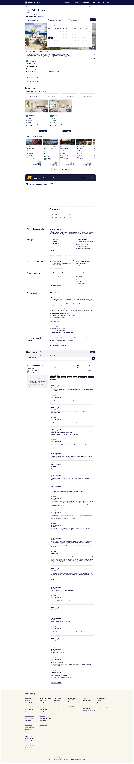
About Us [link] (99, 700)
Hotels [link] (27, 687)
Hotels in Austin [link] (28, 729)
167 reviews (29, 372)
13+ (93, 47)
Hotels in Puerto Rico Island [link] (45, 718)
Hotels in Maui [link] (42, 716)
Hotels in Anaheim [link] (29, 749)
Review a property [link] (57, 707)
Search (93, 19)
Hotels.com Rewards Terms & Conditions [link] (89, 711)
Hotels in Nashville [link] (29, 713)
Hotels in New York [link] (29, 702)
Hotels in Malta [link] (43, 711)
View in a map (53, 205)
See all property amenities (56, 268)
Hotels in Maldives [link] (43, 707)
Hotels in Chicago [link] (28, 704)
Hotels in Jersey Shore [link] (44, 713)
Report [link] (30, 386)
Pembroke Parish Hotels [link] (38, 687)
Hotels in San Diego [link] (29, 711)
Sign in (107, 2)
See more (52, 224)
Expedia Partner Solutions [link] (73, 701)
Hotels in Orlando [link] (28, 707)
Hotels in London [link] (28, 742)
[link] (92, 7)
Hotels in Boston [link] (28, 736)
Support (93, 2)
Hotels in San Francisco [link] (29, 716)
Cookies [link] (84, 704)
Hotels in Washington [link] (29, 727)
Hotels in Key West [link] (29, 740)
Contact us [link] (56, 704)
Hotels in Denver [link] (28, 725)
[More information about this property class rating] (31, 12)
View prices (43, 131)
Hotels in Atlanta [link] (28, 731)
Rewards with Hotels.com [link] (102, 707)
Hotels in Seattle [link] (28, 747)
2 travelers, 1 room (76, 20)
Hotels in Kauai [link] (43, 720)
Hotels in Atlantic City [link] (29, 738)
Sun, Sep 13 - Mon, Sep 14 (56, 20)
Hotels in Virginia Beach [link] (30, 745)
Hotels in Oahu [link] (43, 722)
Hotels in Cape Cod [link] (43, 725)
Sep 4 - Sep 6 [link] (70, 96)
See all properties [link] (32, 6)
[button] (54, 31)
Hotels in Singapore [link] (44, 704)
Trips (99, 2)
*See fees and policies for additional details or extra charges (62, 255)
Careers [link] (98, 702)
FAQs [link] (55, 702)
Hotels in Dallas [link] (28, 751)
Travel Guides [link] (100, 704)
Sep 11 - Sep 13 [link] (87, 96)
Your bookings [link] (57, 700)
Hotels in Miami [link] (28, 720)
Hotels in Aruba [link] (43, 700)
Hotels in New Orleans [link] (29, 709)
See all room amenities (55, 285)
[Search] (93, 358)
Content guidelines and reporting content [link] (88, 708)
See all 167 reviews (30, 63)
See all (27, 73)
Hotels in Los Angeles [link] (29, 718)
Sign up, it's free (90, 177)
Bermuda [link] (31, 687)
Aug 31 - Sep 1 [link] (51, 96)
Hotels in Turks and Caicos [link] (45, 702)
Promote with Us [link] (71, 703)
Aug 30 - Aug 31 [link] (33, 96)
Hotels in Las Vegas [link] (29, 700)
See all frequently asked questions (58, 345)
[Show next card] (95, 153)
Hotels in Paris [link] (28, 722)
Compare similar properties (61, 169)
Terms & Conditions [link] (87, 700)
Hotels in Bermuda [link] (43, 709)
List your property (85, 2)
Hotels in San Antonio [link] (29, 734)
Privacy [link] (84, 702)
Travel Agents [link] (71, 706)
